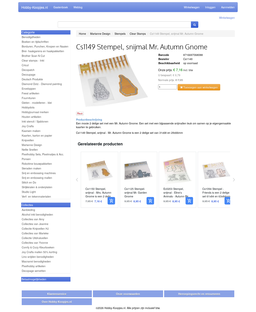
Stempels (120, 33)
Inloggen (210, 7)
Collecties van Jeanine (35, 224)
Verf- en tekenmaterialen (36, 196)
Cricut (25, 65)
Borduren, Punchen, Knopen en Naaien (45, 46)
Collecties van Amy (33, 219)
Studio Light (29, 192)
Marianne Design (32, 145)
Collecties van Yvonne (35, 242)
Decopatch (28, 70)
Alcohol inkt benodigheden (37, 214)
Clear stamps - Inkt (33, 60)
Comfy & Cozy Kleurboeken (38, 247)
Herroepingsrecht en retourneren (199, 294)
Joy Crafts (28, 126)
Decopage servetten (34, 271)
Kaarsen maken (31, 131)
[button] (77, 179)
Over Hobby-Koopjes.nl (57, 302)
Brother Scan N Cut (33, 56)
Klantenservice (56, 294)
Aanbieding (28, 210)
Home (82, 33)
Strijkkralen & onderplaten (37, 187)
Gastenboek (60, 7)
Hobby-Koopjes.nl (34, 7)
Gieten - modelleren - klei (37, 103)
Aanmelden (228, 7)
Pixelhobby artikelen (34, 266)
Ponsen (26, 159)
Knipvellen (28, 140)
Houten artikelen (31, 117)
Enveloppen (29, 88)
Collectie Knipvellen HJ (35, 228)
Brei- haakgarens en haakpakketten (43, 51)
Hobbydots (28, 107)
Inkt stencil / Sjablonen (35, 121)
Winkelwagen (192, 7)
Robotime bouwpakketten (37, 163)
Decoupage (28, 74)
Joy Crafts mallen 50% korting (39, 252)
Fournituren (29, 98)
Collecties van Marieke (35, 233)
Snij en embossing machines (39, 173)
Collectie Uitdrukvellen (35, 238)
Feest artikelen (30, 93)
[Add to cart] (111, 200)
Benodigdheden (31, 37)
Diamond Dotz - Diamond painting (42, 84)
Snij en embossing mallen (37, 178)
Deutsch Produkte (32, 79)
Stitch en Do (29, 182)
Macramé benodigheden (36, 261)
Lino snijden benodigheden (38, 257)
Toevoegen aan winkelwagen (200, 87)
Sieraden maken (31, 168)
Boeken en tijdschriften (35, 42)
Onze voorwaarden (128, 294)
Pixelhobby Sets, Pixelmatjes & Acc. (43, 154)
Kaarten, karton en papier (37, 135)
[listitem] (99, 180)
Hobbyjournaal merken (35, 112)
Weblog (77, 7)
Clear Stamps (138, 33)
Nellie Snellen (30, 149)
